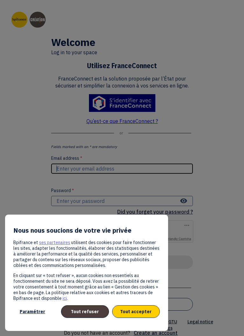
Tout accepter (136, 311)
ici (65, 298)
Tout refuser (85, 311)
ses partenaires (54, 242)
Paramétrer (32, 311)
